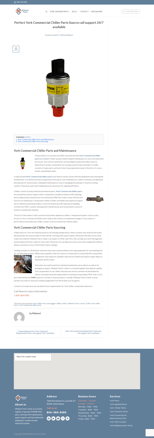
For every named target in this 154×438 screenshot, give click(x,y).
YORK (88, 303)
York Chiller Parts (40, 303)
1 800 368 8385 (96, 12)
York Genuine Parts (59, 12)
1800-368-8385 (21, 2)
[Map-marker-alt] (67, 418)
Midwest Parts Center (76, 303)
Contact (84, 12)
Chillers (59, 303)
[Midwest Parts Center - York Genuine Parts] (28, 10)
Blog (74, 12)
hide (27, 137)
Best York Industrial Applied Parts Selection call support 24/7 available (84, 332)
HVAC (33, 277)
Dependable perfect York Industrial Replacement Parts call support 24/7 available (35, 332)
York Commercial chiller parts (30, 305)
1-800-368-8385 (131, 11)
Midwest (69, 35)
